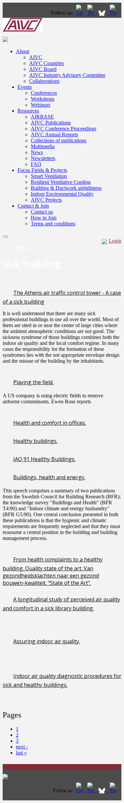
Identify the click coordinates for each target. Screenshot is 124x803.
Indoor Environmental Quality (62, 194)
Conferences (44, 93)
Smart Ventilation (49, 176)
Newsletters (43, 158)
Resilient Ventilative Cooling (61, 182)
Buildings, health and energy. (49, 477)
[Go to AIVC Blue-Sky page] (102, 13)
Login (115, 241)
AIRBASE (42, 116)
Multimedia (43, 146)
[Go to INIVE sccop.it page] (114, 13)
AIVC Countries (46, 63)
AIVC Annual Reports (54, 134)
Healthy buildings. (35, 441)
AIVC (35, 57)
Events (25, 87)
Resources (28, 111)
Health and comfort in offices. (49, 422)
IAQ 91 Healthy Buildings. (44, 459)
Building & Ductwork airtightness (66, 188)
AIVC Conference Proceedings (63, 128)
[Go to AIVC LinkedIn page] (80, 13)
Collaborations (44, 81)
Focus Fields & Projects (42, 170)
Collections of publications (58, 140)
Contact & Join (33, 206)
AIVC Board (43, 69)
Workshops (42, 99)
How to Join (44, 217)
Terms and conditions (53, 223)
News (37, 152)
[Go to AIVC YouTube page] (91, 13)
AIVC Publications (51, 122)
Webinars (40, 105)
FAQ (36, 164)
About (22, 51)
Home (22, 248)
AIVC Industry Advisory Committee (67, 75)
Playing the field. (33, 382)
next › (22, 747)
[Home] (22, 30)
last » (21, 752)
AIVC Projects (46, 200)
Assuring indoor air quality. (46, 641)
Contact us (42, 212)
